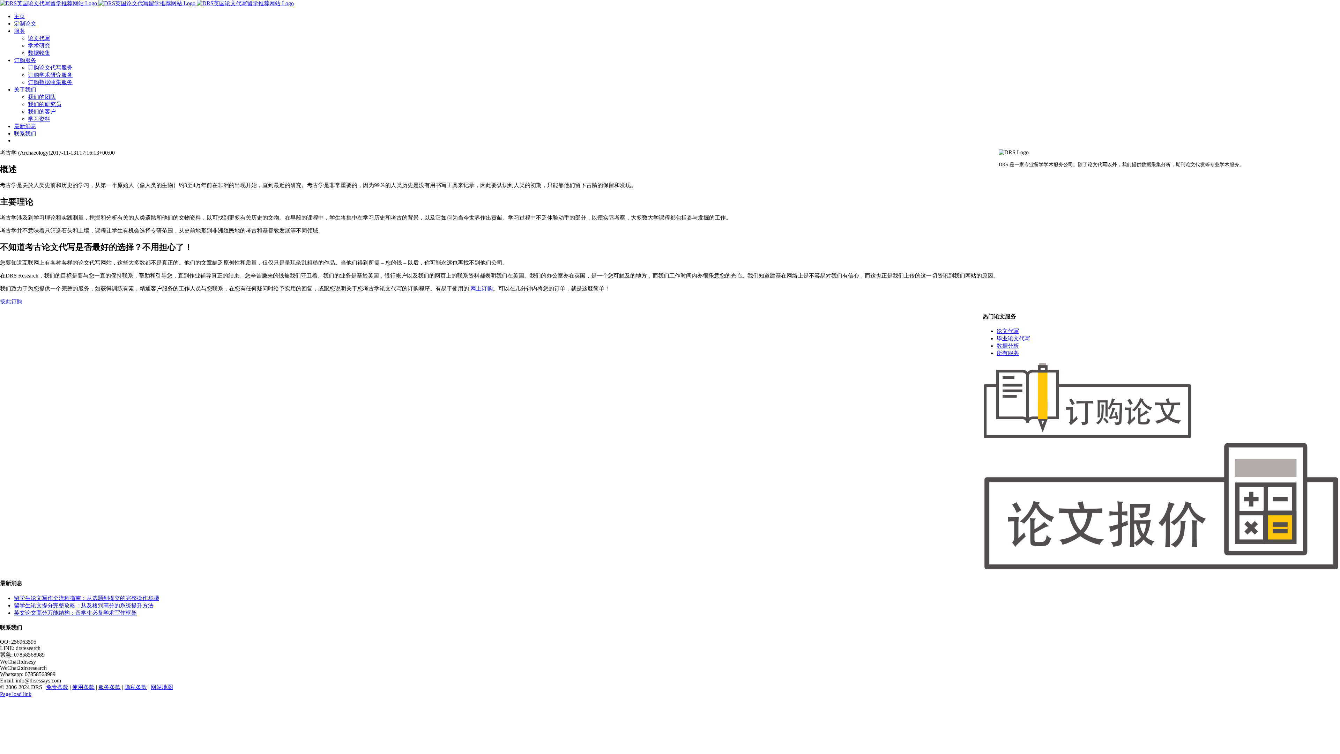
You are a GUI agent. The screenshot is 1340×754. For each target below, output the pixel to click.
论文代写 (1008, 331)
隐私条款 (136, 687)
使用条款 (83, 687)
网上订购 (481, 288)
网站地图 (162, 687)
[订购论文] (1087, 437)
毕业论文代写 (1013, 338)
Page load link (15, 694)
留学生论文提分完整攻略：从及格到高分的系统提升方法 (84, 605)
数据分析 (1008, 346)
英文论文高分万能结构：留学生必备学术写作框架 (75, 613)
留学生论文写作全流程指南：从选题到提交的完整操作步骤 (86, 598)
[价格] (1161, 569)
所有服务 (1008, 353)
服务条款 (109, 687)
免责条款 (57, 687)
